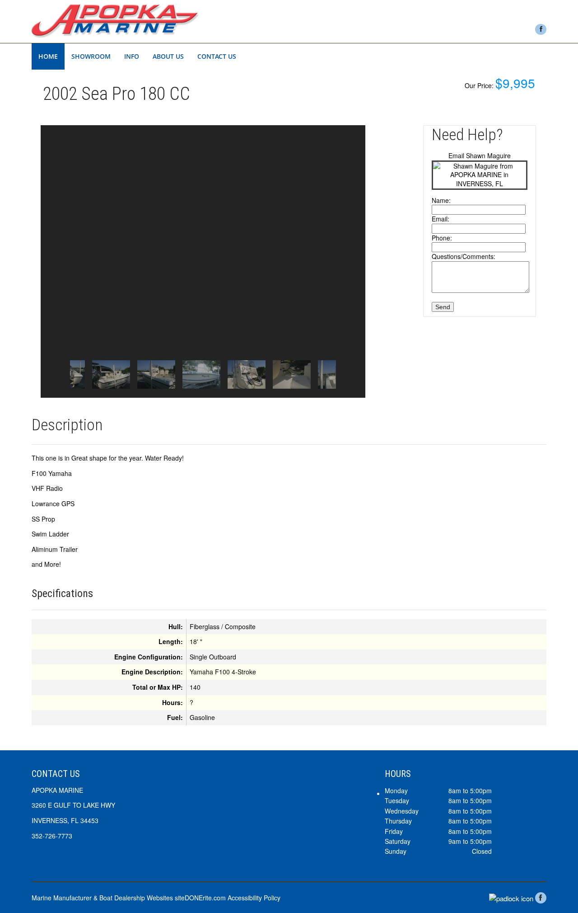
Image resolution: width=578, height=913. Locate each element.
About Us (168, 56)
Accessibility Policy (254, 897)
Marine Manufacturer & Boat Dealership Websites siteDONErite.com (129, 897)
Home (48, 56)
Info (131, 56)
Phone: (442, 237)
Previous (55, 375)
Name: (441, 200)
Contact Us (216, 56)
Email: (440, 218)
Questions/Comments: (463, 256)
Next (350, 375)
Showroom (91, 56)
